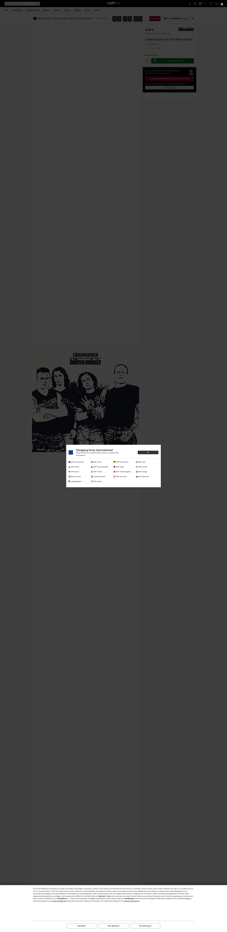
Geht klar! (82, 926)
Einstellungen (145, 926)
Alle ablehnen (113, 926)
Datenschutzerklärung (132, 901)
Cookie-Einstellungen (59, 901)
